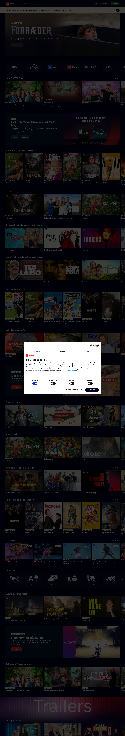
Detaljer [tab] (62, 351)
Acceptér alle (92, 390)
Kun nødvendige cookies (74, 390)
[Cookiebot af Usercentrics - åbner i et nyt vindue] (91, 345)
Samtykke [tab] (37, 351)
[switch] (53, 383)
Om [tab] (88, 351)
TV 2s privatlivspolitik (70, 370)
